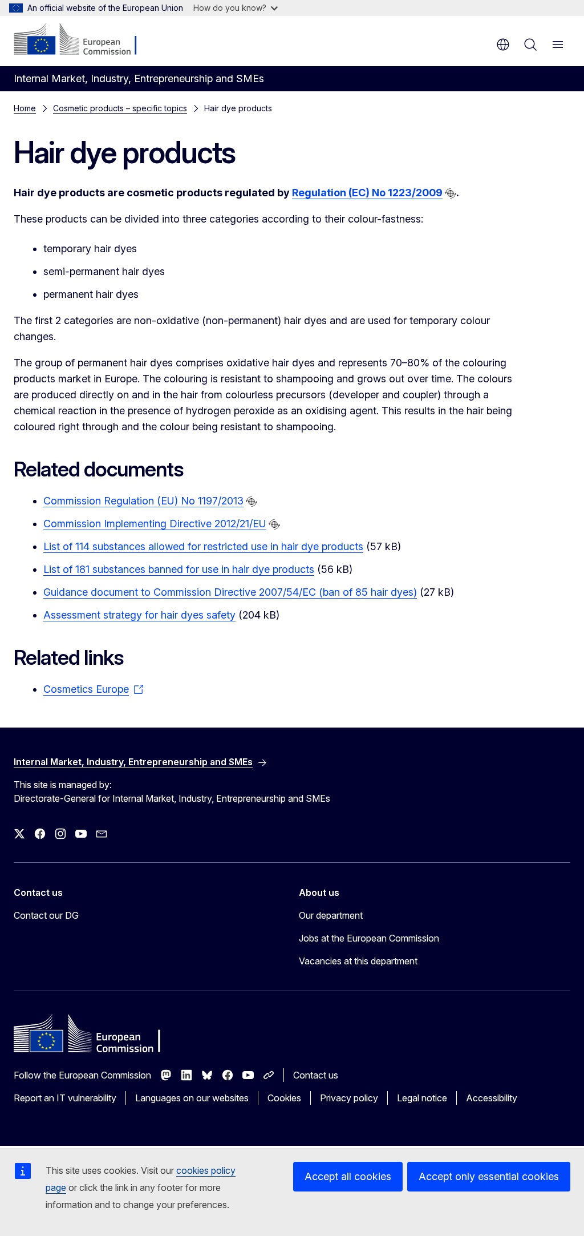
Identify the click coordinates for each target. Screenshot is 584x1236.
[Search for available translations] (450, 193)
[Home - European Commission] (83, 40)
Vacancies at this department (358, 961)
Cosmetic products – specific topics (120, 108)
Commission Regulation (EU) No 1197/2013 (143, 501)
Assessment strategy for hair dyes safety (139, 615)
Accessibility (491, 1098)
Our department (331, 915)
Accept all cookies (348, 1176)
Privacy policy (349, 1098)
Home (25, 108)
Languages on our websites (192, 1098)
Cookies (284, 1098)
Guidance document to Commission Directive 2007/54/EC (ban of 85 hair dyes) (230, 592)
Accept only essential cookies (489, 1176)
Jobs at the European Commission (369, 938)
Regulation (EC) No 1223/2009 (367, 193)
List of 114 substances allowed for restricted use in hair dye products (203, 546)
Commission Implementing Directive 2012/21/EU (154, 524)
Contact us (315, 1075)
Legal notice (422, 1098)
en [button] (503, 44)
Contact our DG (46, 915)
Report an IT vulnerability (65, 1098)
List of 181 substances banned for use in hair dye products (178, 569)
